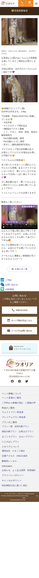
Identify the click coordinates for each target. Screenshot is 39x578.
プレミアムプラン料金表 (14, 417)
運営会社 (6, 451)
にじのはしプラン (10, 441)
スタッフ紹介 (18, 451)
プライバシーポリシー (12, 475)
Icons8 (27, 500)
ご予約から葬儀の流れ (12, 403)
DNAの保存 (22, 456)
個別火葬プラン (9, 431)
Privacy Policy (32, 495)
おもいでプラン (26, 436)
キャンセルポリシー (11, 480)
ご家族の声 (30, 403)
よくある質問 (18, 470)
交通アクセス (8, 456)
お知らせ (6, 470)
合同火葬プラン (21, 426)
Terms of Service (18, 497)
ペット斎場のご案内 (11, 398)
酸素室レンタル (9, 461)
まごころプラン (9, 436)
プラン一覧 (7, 426)
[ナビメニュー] (36, 4)
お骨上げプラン (26, 431)
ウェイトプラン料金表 (12, 412)
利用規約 (31, 470)
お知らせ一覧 (21, 269)
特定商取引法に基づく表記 (14, 485)
